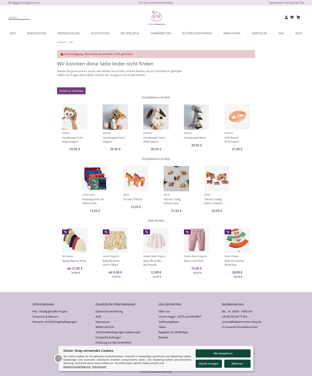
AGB (98, 316)
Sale (281, 33)
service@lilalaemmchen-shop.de (241, 322)
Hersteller (259, 33)
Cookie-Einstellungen (108, 337)
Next (249, 128)
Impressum (103, 322)
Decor (126, 194)
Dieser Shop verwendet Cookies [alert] (88, 350)
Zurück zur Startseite (71, 90)
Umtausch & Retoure (45, 316)
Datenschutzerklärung (109, 311)
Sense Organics (111, 256)
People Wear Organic (154, 256)
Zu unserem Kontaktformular (240, 327)
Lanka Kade (88, 194)
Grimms (229, 133)
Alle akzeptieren (223, 353)
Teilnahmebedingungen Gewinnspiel (118, 332)
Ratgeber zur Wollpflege (173, 332)
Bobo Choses (232, 256)
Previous (62, 128)
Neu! (13, 33)
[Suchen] (28, 18)
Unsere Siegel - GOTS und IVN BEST (180, 316)
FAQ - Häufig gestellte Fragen (49, 311)
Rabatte (163, 337)
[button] (286, 18)
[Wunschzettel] (292, 18)
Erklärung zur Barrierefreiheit (113, 342)
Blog (298, 33)
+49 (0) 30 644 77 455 (234, 316)
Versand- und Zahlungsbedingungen (54, 322)
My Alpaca (67, 256)
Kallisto (66, 133)
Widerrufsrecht (105, 327)
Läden (162, 327)
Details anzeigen (209, 363)
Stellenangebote (169, 322)
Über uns (164, 311)
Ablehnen (237, 363)
